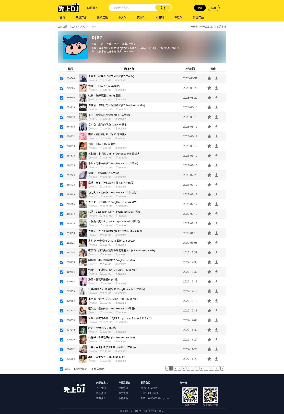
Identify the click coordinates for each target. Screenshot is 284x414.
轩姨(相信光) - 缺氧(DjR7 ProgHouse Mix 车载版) (116, 289)
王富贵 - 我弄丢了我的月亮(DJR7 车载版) (111, 76)
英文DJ (141, 17)
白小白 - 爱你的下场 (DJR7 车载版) (107, 124)
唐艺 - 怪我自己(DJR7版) (102, 327)
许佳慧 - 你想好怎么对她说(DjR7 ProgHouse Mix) (116, 105)
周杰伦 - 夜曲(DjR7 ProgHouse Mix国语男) (112, 202)
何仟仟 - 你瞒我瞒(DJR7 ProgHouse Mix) (111, 337)
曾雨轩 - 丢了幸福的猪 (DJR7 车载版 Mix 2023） (115, 231)
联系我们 (101, 392)
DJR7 (93, 26)
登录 (200, 7)
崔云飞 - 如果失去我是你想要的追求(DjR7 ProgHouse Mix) (121, 250)
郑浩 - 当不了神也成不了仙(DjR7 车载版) (111, 182)
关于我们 (101, 387)
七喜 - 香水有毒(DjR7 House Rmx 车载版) (112, 347)
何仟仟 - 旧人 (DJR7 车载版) (104, 85)
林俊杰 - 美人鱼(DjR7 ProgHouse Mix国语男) (114, 221)
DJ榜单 (91, 8)
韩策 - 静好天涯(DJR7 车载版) (104, 95)
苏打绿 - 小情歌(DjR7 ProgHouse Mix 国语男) (114, 153)
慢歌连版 (102, 17)
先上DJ (73, 26)
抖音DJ (160, 17)
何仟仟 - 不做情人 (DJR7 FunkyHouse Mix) (112, 269)
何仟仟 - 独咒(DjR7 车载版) (103, 173)
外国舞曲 (198, 17)
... (206, 368)
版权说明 (123, 398)
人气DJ (83, 26)
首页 (62, 17)
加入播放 (99, 369)
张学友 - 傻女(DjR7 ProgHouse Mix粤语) (111, 308)
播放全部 (81, 369)
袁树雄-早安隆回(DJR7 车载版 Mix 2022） (112, 240)
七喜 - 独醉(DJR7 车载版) (102, 143)
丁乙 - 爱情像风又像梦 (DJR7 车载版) (109, 114)
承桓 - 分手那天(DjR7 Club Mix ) (106, 356)
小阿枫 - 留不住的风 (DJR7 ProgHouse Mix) (113, 298)
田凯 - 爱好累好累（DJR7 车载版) (107, 134)
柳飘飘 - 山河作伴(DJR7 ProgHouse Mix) (111, 260)
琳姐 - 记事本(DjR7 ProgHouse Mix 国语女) (113, 163)
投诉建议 (123, 387)
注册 (213, 7)
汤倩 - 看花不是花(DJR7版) (103, 279)
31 (211, 368)
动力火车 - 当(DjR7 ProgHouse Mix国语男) (112, 192)
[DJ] (68, 7)
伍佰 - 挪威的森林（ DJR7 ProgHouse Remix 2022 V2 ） (120, 318)
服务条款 (123, 392)
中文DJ (122, 17)
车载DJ (178, 17)
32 (217, 368)
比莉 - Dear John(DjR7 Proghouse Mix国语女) (114, 211)
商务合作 (101, 398)
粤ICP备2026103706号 (151, 411)
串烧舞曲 (81, 17)
